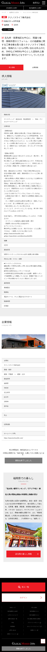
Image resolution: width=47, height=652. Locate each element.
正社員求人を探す (11, 8)
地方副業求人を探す (13, 611)
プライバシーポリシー (33, 622)
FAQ (13, 622)
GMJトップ (13, 607)
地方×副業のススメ (34, 615)
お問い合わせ (12, 630)
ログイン (36, 2)
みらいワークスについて (33, 626)
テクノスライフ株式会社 (30, 12)
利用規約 (12, 626)
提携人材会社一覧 (12, 618)
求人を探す (34, 607)
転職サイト (33, 630)
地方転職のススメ (34, 611)
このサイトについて (13, 615)
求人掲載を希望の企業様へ (34, 618)
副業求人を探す (14, 12)
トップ (4, 12)
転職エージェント (11, 634)
